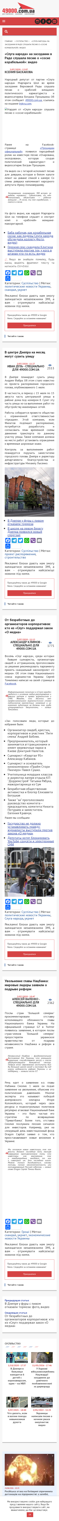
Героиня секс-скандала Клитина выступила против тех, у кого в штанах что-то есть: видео (30, 250)
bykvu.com (25, 103)
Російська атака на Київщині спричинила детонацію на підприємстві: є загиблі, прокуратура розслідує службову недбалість (29, 1495)
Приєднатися (29, 325)
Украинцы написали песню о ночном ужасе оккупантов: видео (41, 1419)
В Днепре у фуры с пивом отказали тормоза (26, 522)
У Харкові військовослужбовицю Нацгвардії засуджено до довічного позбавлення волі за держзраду (44, 1377)
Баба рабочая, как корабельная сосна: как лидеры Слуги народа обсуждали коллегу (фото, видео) (30, 237)
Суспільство (22, 41)
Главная (8, 41)
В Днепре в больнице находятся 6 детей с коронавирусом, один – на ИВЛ (17, 1376)
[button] (4, 21)
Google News (54, 21)
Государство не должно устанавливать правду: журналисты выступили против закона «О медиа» (30, 828)
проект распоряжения (20, 554)
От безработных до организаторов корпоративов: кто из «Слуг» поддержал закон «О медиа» (29, 1319)
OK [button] (30, 1514)
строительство (15, 557)
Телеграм (49, 21)
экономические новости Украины (27, 1236)
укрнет (22, 290)
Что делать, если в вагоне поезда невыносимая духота (17, 1418)
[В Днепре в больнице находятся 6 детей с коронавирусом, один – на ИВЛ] (17, 1362)
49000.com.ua (33, 100)
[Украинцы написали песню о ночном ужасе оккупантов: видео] (42, 1406)
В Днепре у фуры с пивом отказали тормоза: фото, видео (27, 1304)
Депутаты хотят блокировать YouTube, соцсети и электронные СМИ (31, 841)
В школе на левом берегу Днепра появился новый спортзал (25, 531)
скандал (10, 290)
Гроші (25, 1232)
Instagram (37, 21)
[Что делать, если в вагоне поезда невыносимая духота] (17, 1406)
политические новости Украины (28, 286)
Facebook (43, 21)
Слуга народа (14, 918)
